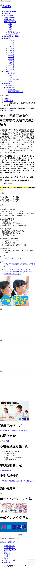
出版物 (6, 552)
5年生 (10, 28)
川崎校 (10, 81)
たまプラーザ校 (13, 79)
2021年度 (11, 50)
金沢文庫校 (12, 73)
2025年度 (11, 42)
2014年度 (11, 65)
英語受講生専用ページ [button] (19, 430)
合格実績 (7, 554)
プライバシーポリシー (11, 560)
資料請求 (11, 85)
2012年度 (11, 69)
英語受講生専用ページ (15, 92)
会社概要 (7, 562)
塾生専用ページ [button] (5, 430)
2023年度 (11, 46)
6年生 (10, 30)
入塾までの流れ (9, 548)
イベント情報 (8, 110)
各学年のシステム (10, 550)
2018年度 (11, 57)
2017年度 (11, 59)
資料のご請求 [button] (4, 441)
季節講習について (14, 32)
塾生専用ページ (13, 90)
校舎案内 (7, 556)
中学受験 (13, 264)
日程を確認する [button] (5, 470)
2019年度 (11, 55)
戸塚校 (10, 75)
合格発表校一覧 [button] (5, 481)
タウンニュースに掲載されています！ (17, 269)
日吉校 (10, 77)
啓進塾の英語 (12, 34)
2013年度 (11, 67)
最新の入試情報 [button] (16, 481)
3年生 (10, 24)
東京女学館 (20, 264)
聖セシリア (28, 264)
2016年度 (11, 61)
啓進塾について (9, 546)
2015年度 (11, 63)
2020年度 (11, 53)
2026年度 (11, 40)
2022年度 (11, 48)
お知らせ (18, 258)
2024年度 (11, 44)
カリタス (7, 264)
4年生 (10, 26)
